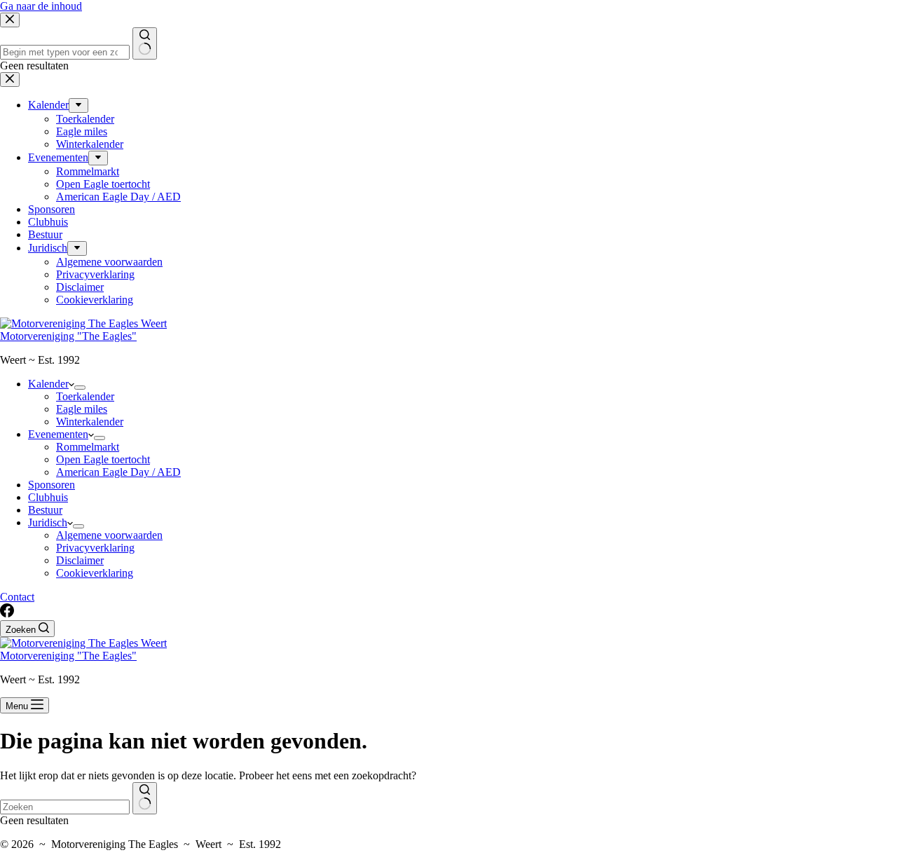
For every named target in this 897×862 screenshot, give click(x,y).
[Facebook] (7, 614)
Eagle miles (81, 409)
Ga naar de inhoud (41, 6)
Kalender (48, 384)
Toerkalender (85, 396)
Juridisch (47, 522)
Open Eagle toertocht (103, 459)
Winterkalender (89, 421)
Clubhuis (48, 497)
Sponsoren (51, 485)
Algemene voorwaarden (109, 535)
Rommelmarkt (87, 447)
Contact (17, 597)
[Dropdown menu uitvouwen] (79, 387)
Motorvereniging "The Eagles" (68, 336)
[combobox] (65, 807)
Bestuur (45, 510)
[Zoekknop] (144, 798)
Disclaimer (80, 560)
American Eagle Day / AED (118, 472)
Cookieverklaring (94, 573)
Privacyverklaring (95, 548)
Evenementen (58, 434)
